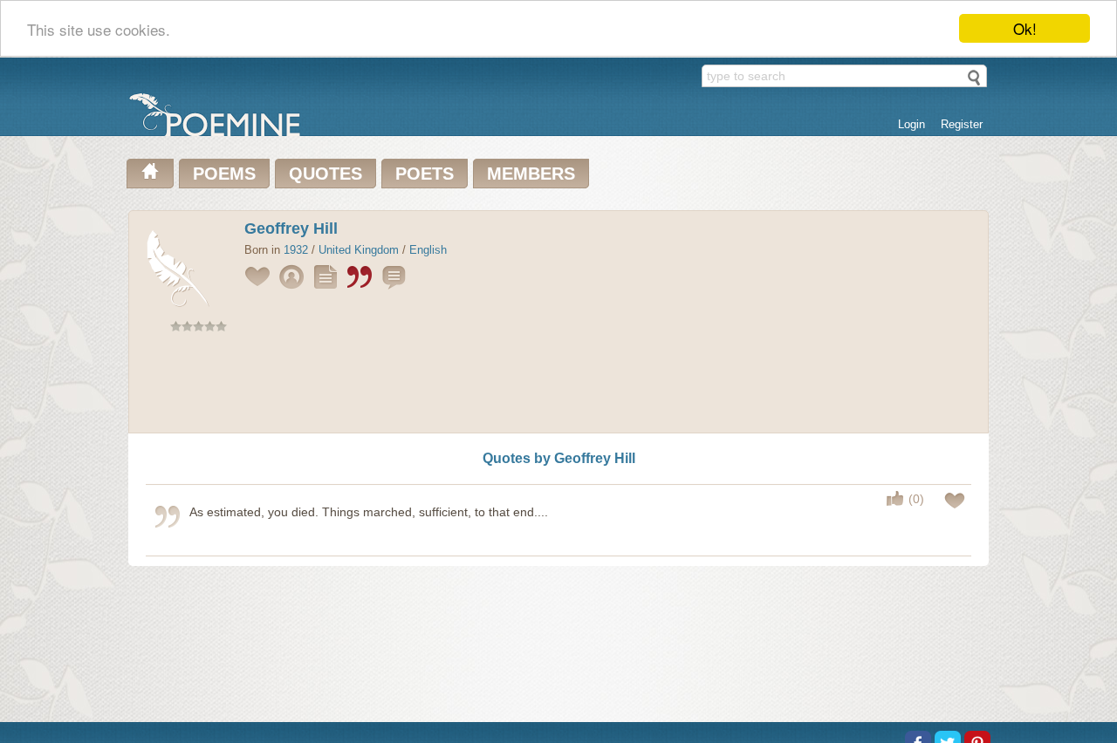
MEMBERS (531, 173)
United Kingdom (359, 249)
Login (911, 124)
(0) (916, 499)
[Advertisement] (558, 386)
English (428, 249)
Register (962, 124)
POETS (424, 173)
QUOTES (325, 173)
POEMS (224, 173)
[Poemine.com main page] (150, 173)
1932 (296, 249)
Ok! (1025, 28)
